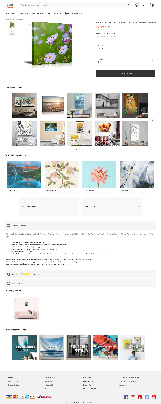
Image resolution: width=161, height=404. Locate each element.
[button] (152, 120)
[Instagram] (133, 397)
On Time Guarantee (127, 382)
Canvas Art (18, 19)
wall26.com (76, 402)
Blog (47, 388)
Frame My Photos (75, 13)
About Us (123, 385)
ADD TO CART (125, 73)
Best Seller (11, 13)
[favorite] (144, 5)
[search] (128, 5)
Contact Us (50, 385)
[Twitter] (147, 397)
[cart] (151, 5)
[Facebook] (126, 397)
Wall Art (24, 13)
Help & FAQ (50, 382)
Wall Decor (53, 13)
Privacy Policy (88, 382)
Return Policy (87, 385)
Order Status (13, 385)
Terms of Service (89, 388)
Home (8, 19)
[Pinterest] (140, 397)
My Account (13, 382)
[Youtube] (154, 397)
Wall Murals (38, 13)
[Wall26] (9, 5)
